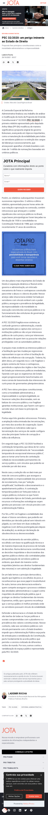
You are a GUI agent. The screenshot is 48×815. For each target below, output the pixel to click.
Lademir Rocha (7, 55)
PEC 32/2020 (33, 120)
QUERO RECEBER (24, 190)
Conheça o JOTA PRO (24, 752)
